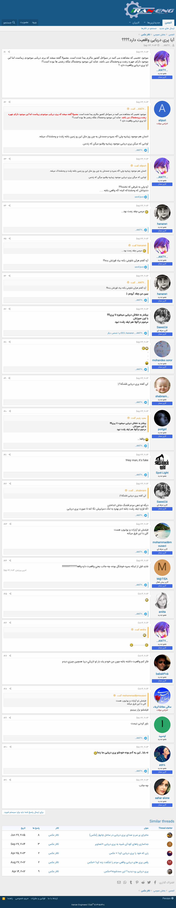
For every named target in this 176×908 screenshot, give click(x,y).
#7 (5, 309)
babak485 (162, 674)
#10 (5, 411)
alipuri (162, 120)
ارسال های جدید (166, 28)
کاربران (136, 23)
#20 (5, 747)
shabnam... (162, 396)
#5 (5, 238)
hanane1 (162, 224)
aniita (162, 612)
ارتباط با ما (53, 898)
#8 (5, 342)
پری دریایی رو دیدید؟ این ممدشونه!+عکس (126, 871)
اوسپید (162, 736)
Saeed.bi (162, 327)
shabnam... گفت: (137, 491)
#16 (5, 623)
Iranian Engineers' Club (88, 904)
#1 (5, 52)
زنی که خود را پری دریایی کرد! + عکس (128, 853)
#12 (5, 484)
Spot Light (162, 473)
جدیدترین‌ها (153, 23)
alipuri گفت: (140, 166)
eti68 (162, 765)
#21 (5, 780)
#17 (5, 656)
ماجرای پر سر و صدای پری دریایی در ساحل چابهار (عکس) (118, 835)
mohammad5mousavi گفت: (131, 696)
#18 (5, 689)
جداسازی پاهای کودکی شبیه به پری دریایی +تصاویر (121, 844)
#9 (5, 378)
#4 (5, 205)
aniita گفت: (140, 630)
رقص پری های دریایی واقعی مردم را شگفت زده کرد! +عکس (117, 862)
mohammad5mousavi (162, 544)
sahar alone (162, 798)
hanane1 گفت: (139, 245)
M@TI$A (162, 579)
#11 (5, 454)
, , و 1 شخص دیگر (126, 333)
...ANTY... (167, 45)
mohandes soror (162, 360)
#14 (5, 560)
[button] (144, 23)
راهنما (10, 898)
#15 (5, 594)
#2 (5, 102)
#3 (5, 159)
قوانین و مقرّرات (38, 898)
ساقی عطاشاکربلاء (162, 707)
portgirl (162, 429)
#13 (5, 524)
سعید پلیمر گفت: (138, 418)
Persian (167, 898)
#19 (5, 718)
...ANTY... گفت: (138, 109)
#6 (5, 276)
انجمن (168, 23)
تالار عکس (53, 835)
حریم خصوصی (22, 898)
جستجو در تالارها (149, 28)
